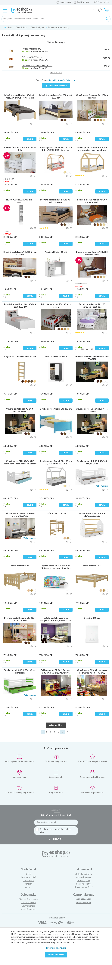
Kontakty (28, 884)
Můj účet (98, 2)
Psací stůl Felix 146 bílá (56, 252)
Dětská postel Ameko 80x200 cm (56, 409)
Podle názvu (70, 80)
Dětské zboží (21, 27)
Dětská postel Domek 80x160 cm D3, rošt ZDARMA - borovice (56, 148)
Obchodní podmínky (83, 874)
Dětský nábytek (37, 27)
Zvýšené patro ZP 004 (56, 513)
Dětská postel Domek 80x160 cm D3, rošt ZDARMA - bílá (56, 462)
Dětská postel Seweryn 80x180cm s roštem (92, 96)
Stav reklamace (28, 906)
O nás (28, 874)
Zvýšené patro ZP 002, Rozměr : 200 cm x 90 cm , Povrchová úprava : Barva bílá (55, 673)
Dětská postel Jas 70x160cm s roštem (56, 305)
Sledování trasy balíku (28, 899)
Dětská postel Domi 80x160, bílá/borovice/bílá (92, 514)
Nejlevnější (52, 80)
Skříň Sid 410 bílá (92, 618)
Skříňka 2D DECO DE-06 (56, 356)
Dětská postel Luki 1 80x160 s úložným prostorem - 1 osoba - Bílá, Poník (56, 568)
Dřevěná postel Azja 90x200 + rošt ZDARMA (19, 253)
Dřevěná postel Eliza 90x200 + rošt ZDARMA (19, 410)
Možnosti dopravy (83, 877)
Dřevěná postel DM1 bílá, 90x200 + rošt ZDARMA (20, 305)
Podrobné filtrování (57, 85)
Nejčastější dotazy (28, 909)
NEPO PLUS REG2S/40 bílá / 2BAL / (20, 201)
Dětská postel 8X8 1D (92, 565)
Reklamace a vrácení (83, 887)
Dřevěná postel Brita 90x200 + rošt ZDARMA (92, 357)
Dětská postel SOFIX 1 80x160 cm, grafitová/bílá (20, 514)
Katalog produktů (28, 877)
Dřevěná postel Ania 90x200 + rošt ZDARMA (55, 96)
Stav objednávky (28, 903)
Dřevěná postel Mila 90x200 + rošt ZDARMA (92, 410)
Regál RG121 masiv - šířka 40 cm (20, 356)
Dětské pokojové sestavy (58, 27)
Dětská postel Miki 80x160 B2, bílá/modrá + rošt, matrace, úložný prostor (20, 464)
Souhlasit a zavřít (56, 955)
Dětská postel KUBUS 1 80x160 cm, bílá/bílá (92, 462)
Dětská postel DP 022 (20, 565)
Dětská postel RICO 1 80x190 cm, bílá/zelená (20, 671)
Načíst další (54, 725)
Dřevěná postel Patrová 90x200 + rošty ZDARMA (20, 619)
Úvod (10, 27)
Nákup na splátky (83, 884)
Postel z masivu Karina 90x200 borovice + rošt (92, 201)
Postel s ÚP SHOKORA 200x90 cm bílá (20, 148)
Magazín (28, 887)
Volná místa (28, 880)
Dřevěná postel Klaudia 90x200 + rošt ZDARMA (56, 201)
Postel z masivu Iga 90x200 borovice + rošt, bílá (92, 305)
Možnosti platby (83, 880)
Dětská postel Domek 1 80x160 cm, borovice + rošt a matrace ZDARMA (92, 150)
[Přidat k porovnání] (31, 123)
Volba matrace (102, 486)
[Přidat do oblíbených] (34, 123)
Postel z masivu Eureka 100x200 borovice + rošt (92, 253)
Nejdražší (61, 80)
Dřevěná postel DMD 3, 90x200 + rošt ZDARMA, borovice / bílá (20, 96)
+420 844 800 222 (83, 899)
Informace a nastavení (56, 948)
